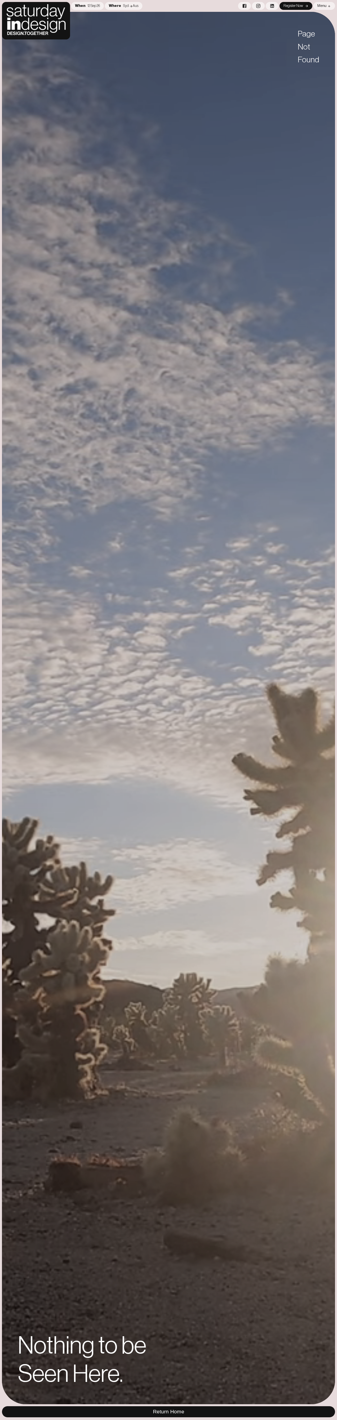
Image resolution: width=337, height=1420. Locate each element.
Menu (321, 6)
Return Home (168, 1411)
